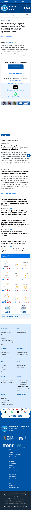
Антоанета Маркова (6, 36)
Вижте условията (16, 80)
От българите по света (7, 380)
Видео (3, 395)
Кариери (11, 465)
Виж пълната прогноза (10, 316)
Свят (18, 329)
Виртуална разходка (15, 454)
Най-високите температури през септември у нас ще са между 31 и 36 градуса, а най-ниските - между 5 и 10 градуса (15, 202)
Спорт (18, 361)
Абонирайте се (16, 67)
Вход (27, 8)
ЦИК (2, 344)
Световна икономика (22, 352)
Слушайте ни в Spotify (15, 96)
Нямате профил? (26, 10)
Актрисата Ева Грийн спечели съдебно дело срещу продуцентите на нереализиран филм (15, 148)
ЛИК (8, 20)
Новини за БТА (13, 457)
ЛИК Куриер (4, 371)
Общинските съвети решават (7, 337)
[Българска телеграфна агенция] (4, 429)
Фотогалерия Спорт (22, 386)
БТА (10, 450)
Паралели (19, 335)
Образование (4, 369)
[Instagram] (9, 409)
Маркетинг (12, 476)
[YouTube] (18, 409)
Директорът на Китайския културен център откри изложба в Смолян (15, 233)
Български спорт (21, 367)
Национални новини (6, 332)
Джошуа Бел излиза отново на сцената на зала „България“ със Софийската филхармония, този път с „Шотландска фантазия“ (15, 223)
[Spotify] (12, 412)
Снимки (19, 376)
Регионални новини (6, 335)
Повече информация (20, 506)
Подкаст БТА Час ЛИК (7, 404)
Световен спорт (21, 365)
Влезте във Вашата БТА (15, 73)
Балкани (4, 348)
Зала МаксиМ (12, 479)
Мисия (11, 459)
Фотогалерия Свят (22, 382)
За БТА (11, 452)
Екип (10, 483)
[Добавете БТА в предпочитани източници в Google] (25, 412)
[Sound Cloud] (19, 412)
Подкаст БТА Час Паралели (5, 401)
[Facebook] (4, 409)
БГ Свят (3, 376)
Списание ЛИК (13, 481)
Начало (3, 20)
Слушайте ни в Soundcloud (15, 90)
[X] (22, 409)
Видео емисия (4, 398)
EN (19, 1)
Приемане (7, 506)
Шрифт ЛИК (12, 474)
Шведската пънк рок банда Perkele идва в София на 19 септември (14, 250)
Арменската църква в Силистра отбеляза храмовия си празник (13, 242)
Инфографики (21, 395)
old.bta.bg (11, 490)
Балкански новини (6, 352)
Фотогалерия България (23, 380)
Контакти (12, 485)
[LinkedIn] (26, 409)
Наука (2, 367)
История (11, 461)
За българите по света (7, 382)
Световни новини (21, 332)
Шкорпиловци (13, 470)
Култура (3, 365)
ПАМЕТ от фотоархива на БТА (23, 389)
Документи (12, 463)
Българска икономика (22, 354)
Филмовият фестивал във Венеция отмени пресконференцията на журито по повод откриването (14, 212)
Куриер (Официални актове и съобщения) (7, 341)
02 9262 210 (16, 416)
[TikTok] (6, 412)
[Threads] (13, 409)
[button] (16, 1)
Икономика (20, 348)
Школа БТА (12, 468)
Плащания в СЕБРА (14, 487)
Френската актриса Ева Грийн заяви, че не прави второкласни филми (15, 172)
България (4, 329)
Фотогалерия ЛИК (21, 384)
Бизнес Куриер (20, 357)
